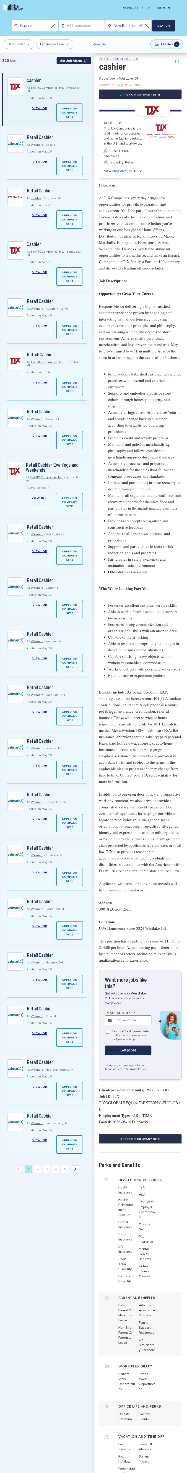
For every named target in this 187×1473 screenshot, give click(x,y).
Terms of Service (115, 1069)
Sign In (163, 8)
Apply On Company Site (69, 113)
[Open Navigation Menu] (180, 8)
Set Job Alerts (71, 60)
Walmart (37, 145)
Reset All (100, 44)
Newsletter (134, 8)
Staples (36, 198)
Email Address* (120, 1013)
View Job (39, 108)
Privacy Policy (137, 1069)
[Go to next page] (75, 1169)
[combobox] (39, 25)
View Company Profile (121, 171)
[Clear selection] (53, 25)
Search (163, 26)
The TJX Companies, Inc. (47, 88)
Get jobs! (128, 1050)
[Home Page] (14, 8)
